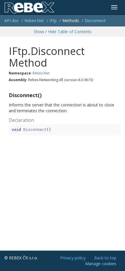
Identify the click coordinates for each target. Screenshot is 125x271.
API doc (11, 20)
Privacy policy (72, 258)
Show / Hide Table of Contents (63, 31)
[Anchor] (6, 95)
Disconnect (95, 20)
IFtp (53, 20)
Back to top (105, 258)
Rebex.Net (34, 20)
